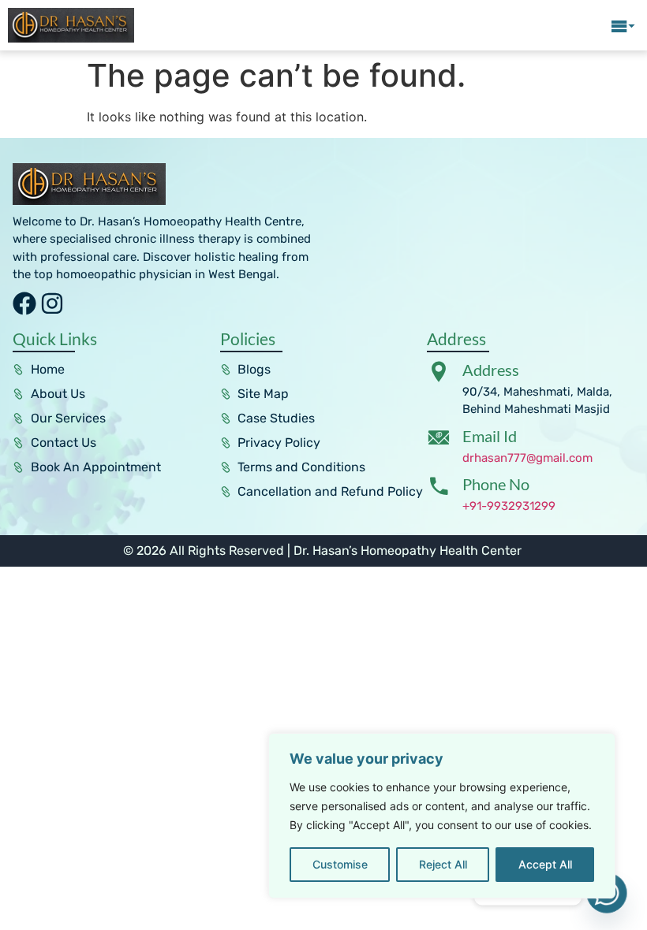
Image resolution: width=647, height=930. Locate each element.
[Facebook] (24, 303)
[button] (623, 26)
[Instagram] (52, 303)
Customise (340, 864)
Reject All (443, 864)
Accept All (545, 864)
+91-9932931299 (508, 506)
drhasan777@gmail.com (527, 458)
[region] (441, 815)
